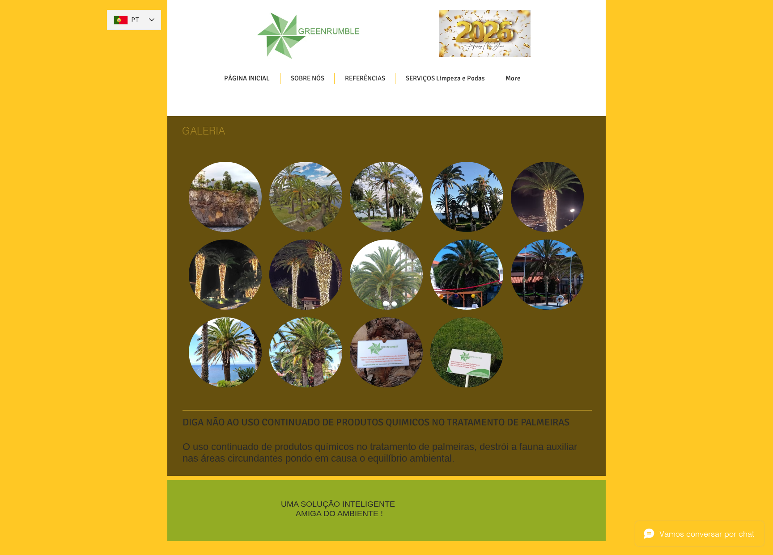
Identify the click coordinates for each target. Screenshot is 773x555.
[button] (225, 197)
